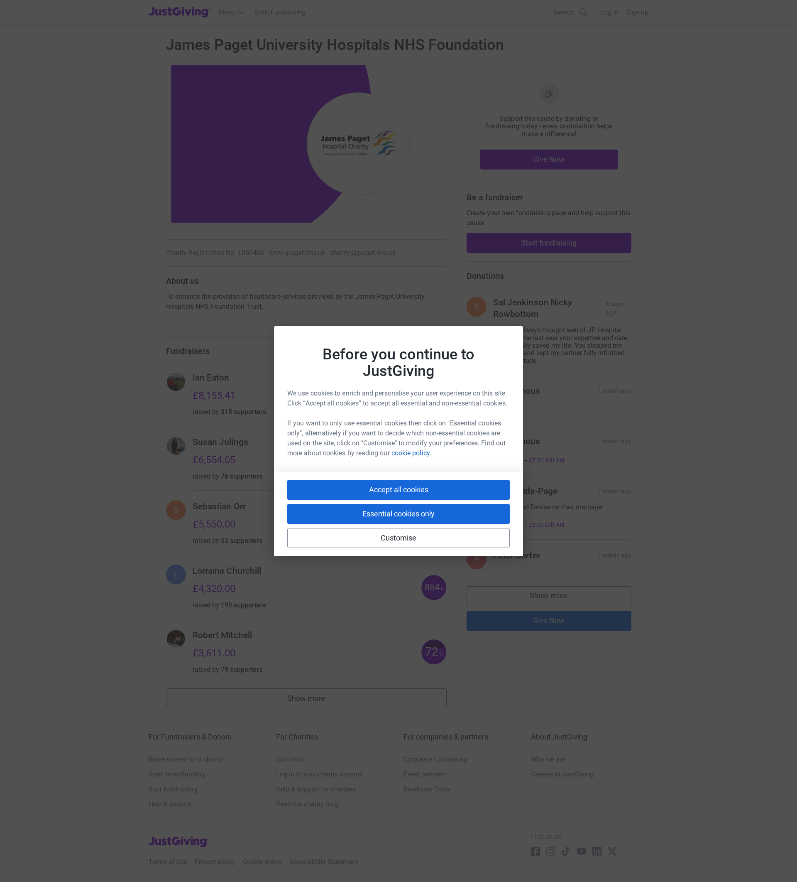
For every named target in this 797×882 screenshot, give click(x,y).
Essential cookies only (398, 513)
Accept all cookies (398, 489)
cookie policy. (411, 453)
